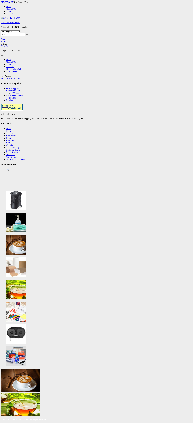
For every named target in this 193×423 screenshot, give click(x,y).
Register (10, 78)
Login (4, 78)
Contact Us (11, 9)
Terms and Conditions (15, 159)
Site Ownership (12, 147)
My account (11, 131)
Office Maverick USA (10, 22)
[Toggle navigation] (2, 55)
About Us (10, 14)
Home (8, 7)
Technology (11, 98)
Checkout (10, 140)
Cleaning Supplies (13, 91)
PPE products (17, 93)
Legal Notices (12, 152)
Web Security (11, 157)
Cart (8, 143)
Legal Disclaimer (13, 150)
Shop (8, 11)
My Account (6, 76)
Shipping (10, 145)
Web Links (10, 154)
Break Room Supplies (15, 95)
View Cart (5, 46)
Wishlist (17, 78)
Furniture (10, 100)
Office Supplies (12, 88)
